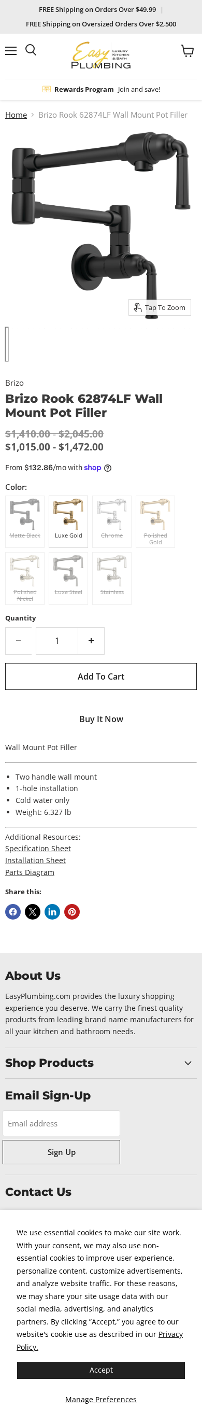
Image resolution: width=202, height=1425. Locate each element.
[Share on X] (32, 912)
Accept (101, 1370)
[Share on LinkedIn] (52, 912)
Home (16, 114)
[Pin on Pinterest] (72, 912)
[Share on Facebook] (13, 912)
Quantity (20, 618)
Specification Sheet (38, 848)
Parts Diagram (29, 872)
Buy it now (101, 719)
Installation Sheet (35, 860)
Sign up (62, 1152)
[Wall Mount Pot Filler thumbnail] (157, 344)
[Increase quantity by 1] (91, 640)
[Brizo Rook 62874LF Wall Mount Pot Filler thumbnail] (7, 344)
